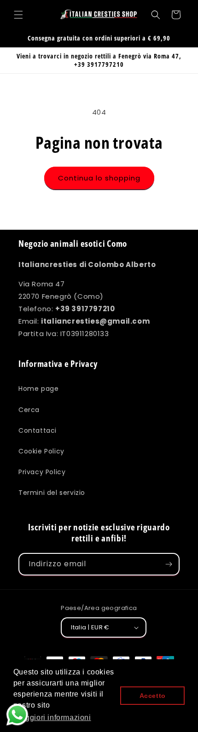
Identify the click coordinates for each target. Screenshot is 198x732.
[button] (18, 15)
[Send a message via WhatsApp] (17, 714)
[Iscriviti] (168, 564)
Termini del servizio (51, 492)
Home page (38, 388)
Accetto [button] (153, 695)
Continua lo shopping (99, 178)
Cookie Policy (41, 451)
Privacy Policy (41, 471)
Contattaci (37, 430)
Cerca (29, 409)
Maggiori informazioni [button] (53, 717)
